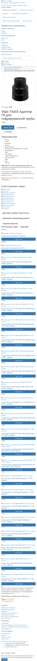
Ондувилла (4, 45)
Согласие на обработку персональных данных (15, 627)
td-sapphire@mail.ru (11, 647)
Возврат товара (5, 637)
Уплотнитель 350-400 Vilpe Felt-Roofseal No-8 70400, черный (18, 372)
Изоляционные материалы (20, 13)
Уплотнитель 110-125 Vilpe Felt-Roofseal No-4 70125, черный (18, 309)
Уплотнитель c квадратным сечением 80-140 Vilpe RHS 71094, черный (18, 465)
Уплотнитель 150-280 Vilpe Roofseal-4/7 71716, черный (16, 521)
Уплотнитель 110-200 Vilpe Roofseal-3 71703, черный (18, 507)
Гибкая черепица (7, 28)
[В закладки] (4, 271)
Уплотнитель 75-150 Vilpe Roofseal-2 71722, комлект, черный (17, 580)
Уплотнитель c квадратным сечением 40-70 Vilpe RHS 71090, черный (17, 450)
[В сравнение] (2, 271)
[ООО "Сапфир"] (2, 586)
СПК (2, 40)
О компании (4, 3)
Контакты (22, 3)
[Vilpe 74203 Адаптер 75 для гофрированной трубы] (20, 89)
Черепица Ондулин (7, 49)
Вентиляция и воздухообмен (11, 21)
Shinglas (3, 33)
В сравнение (21, 127)
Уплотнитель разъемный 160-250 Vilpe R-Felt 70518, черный (18, 419)
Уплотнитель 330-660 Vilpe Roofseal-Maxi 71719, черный (16, 564)
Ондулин (4, 42)
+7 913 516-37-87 (6, 5)
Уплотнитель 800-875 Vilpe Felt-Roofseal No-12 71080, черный (17, 434)
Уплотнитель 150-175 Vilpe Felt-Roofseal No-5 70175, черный (18, 341)
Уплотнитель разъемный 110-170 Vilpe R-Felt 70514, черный (18, 403)
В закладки (7, 131)
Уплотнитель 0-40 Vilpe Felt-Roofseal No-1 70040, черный (17, 263)
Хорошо (4, 659)
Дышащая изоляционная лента (13, 248)
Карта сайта (4, 639)
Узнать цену (8, 127)
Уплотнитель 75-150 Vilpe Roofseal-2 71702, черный (17, 493)
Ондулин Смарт (6, 47)
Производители (14, 3)
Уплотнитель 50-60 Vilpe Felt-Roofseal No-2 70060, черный (17, 278)
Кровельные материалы (10, 10)
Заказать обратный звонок (19, 5)
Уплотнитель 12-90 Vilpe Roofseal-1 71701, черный (17, 479)
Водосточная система (9, 17)
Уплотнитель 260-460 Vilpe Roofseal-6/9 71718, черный (16, 548)
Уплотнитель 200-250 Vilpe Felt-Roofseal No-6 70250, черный (18, 356)
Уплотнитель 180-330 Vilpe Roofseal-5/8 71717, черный (16, 535)
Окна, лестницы (27, 21)
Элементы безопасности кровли (13, 51)
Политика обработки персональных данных (14, 625)
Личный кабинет (7, 64)
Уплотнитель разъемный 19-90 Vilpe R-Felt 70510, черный (17, 387)
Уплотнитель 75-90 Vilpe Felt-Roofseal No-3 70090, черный (17, 294)
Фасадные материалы (26, 10)
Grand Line (4, 38)
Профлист (6, 13)
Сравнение (6, 63)
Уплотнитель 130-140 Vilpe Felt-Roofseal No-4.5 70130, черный (17, 325)
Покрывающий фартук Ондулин (13, 236)
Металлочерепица (8, 35)
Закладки (6, 61)
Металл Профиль (6, 54)
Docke (3, 31)
